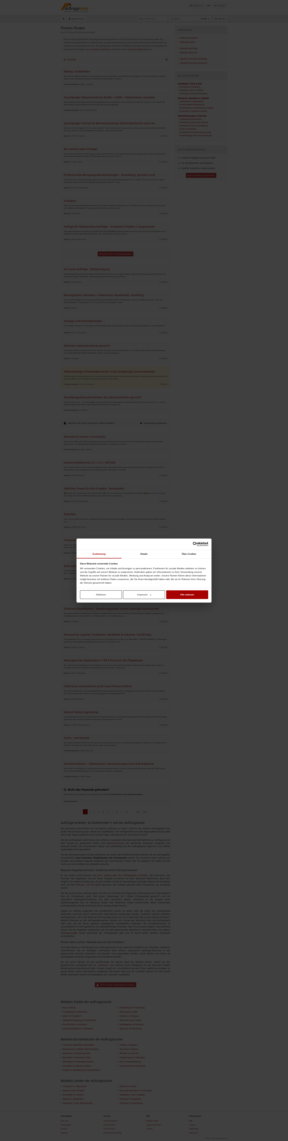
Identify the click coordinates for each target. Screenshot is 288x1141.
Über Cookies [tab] (189, 554)
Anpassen (142, 594)
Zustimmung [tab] (99, 554)
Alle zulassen (187, 594)
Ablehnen (101, 594)
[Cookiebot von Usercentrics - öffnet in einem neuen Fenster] (195, 544)
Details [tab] (144, 554)
